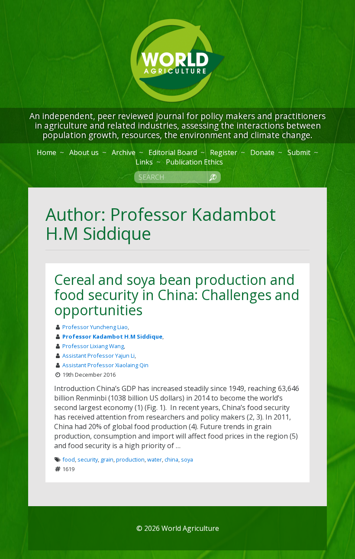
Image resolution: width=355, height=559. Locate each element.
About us (84, 152)
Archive (124, 152)
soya (187, 459)
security (87, 459)
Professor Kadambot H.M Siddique (112, 336)
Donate (262, 152)
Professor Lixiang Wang (93, 346)
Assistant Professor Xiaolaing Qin (105, 365)
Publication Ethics (194, 162)
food (68, 459)
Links (144, 162)
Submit (298, 152)
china (171, 459)
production (130, 459)
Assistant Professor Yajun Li (98, 355)
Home (46, 152)
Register (223, 152)
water (154, 459)
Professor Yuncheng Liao (95, 327)
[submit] (212, 177)
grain (106, 459)
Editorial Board (172, 152)
